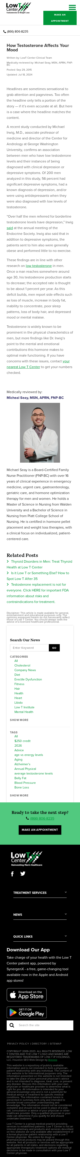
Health (18, 693)
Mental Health (23, 712)
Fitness (19, 684)
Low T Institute (24, 707)
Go (54, 647)
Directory (39, 1043)
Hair (17, 688)
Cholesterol (22, 665)
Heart (18, 698)
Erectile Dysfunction (28, 679)
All (16, 661)
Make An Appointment (60, 17)
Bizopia (52, 1059)
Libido (18, 702)
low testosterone (39, 266)
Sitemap (56, 1043)
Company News (25, 670)
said (10, 228)
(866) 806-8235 (17, 31)
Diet (17, 674)
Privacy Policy (18, 1043)
